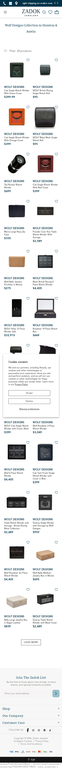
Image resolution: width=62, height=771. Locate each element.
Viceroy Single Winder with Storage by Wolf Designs (43, 528)
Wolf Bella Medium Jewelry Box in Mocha (43, 576)
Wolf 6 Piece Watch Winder (13, 476)
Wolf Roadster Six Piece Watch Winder (15, 576)
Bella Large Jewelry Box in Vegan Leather (15, 623)
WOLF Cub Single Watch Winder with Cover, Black (16, 429)
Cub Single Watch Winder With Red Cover (45, 188)
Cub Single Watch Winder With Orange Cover (16, 141)
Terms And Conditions (31, 744)
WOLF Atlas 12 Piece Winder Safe (14, 332)
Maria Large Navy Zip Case (14, 235)
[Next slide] (57, 3)
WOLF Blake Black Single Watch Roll (45, 141)
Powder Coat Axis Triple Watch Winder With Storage (45, 237)
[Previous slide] (55, 3)
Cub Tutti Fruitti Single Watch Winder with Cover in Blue (44, 478)
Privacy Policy (21, 384)
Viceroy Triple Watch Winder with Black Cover (45, 623)
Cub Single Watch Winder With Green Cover (16, 94)
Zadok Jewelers (31, 12)
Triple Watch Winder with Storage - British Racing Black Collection (16, 528)
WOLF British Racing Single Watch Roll (43, 94)
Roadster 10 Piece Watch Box (45, 332)
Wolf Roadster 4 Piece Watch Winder (43, 429)
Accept (29, 393)
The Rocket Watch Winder (13, 188)
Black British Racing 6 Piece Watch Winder (43, 285)
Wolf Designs (14, 87)
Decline (29, 401)
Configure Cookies (23, 741)
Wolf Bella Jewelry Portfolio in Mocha (13, 285)
